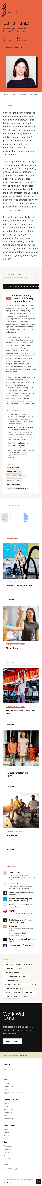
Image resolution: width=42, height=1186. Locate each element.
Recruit (7, 1135)
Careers (7, 1090)
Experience (34, 95)
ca (11, 1183)
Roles (13, 95)
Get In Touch (11, 1041)
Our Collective (13, 1055)
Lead (6, 1129)
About (5, 95)
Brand (6, 1103)
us (7, 1183)
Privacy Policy (25, 1183)
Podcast (7, 1158)
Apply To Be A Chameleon (14, 1093)
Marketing (8, 1106)
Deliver (6, 1132)
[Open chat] (38, 1181)
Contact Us (8, 1087)
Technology (8, 1119)
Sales (6, 1116)
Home (5, 1055)
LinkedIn (7, 1149)
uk (14, 1183)
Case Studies (22, 95)
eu (18, 1183)
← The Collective (10, 12)
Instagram (8, 1152)
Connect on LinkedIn (14, 48)
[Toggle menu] (36, 4)
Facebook (8, 1146)
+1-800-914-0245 (11, 1169)
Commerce (8, 1113)
